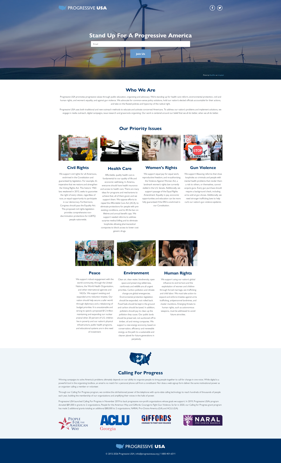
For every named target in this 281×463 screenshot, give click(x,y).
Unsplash (221, 75)
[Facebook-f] (212, 8)
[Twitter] (219, 8)
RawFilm (212, 75)
